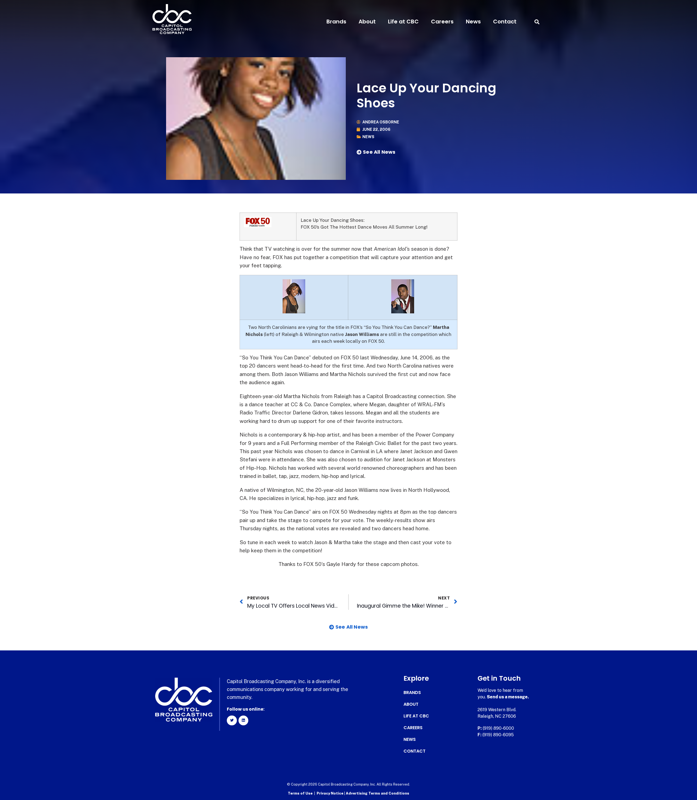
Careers (442, 21)
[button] (536, 21)
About (367, 21)
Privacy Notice (330, 793)
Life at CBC (403, 21)
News (473, 21)
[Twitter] (232, 720)
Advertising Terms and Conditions (377, 793)
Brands (336, 21)
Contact (504, 21)
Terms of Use (300, 793)
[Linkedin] (243, 720)
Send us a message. (508, 696)
